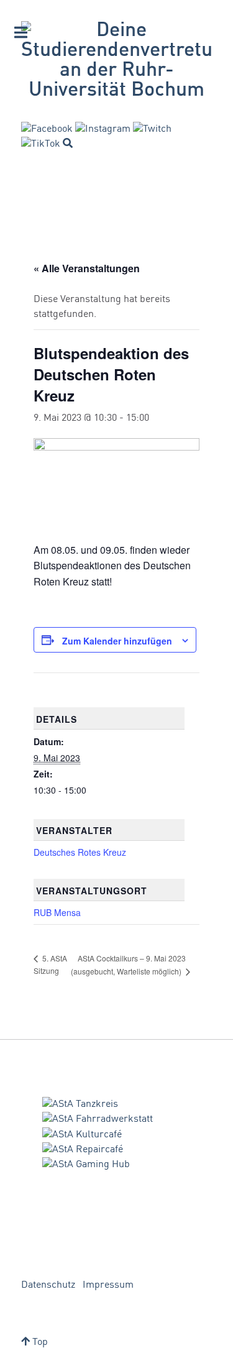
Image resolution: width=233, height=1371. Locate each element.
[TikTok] (40, 144)
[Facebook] (47, 129)
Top (39, 1342)
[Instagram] (102, 129)
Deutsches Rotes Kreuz (80, 852)
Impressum (108, 1285)
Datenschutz (48, 1285)
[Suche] (68, 143)
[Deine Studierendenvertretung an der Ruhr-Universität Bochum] (116, 61)
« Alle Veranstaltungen (87, 268)
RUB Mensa (57, 912)
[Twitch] (152, 129)
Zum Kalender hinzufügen (117, 641)
